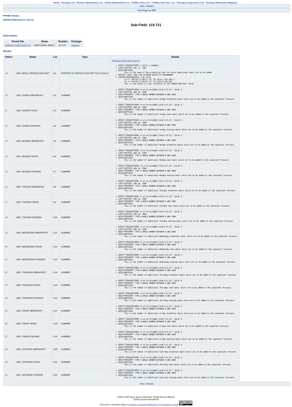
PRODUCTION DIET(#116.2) (126, 61)
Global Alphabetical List (117, 2)
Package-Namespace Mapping (221, 2)
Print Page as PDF (146, 10)
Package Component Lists (190, 2)
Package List (68, 2)
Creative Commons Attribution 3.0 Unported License (153, 404)
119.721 (30, 20)
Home (56, 2)
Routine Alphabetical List (89, 2)
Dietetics (15, 16)
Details (150, 6)
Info (142, 6)
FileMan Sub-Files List (163, 2)
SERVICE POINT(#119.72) (14, 20)
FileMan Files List (140, 2)
